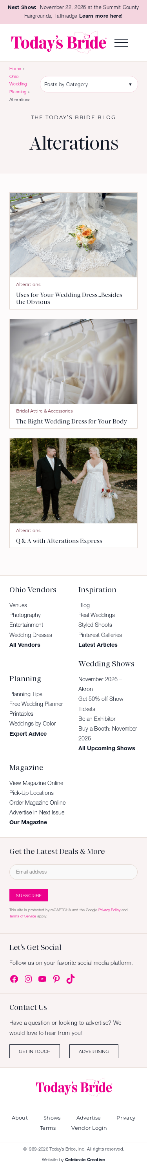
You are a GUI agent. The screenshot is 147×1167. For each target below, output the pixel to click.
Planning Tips (25, 694)
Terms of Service (22, 916)
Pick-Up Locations (31, 792)
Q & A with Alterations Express (59, 541)
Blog (84, 605)
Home (15, 68)
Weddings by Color (32, 723)
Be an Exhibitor (97, 718)
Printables (21, 713)
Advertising (94, 1051)
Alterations (28, 284)
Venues (18, 605)
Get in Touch (35, 1051)
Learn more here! (101, 16)
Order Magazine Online (37, 802)
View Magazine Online (36, 783)
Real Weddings (96, 615)
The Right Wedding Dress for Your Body (71, 421)
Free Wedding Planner (36, 703)
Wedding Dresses (30, 635)
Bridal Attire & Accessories (44, 411)
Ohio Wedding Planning (18, 84)
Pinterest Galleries (100, 635)
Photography (25, 615)
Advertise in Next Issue (36, 812)
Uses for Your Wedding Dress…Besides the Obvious (69, 298)
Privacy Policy (109, 910)
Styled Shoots (95, 624)
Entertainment (26, 624)
